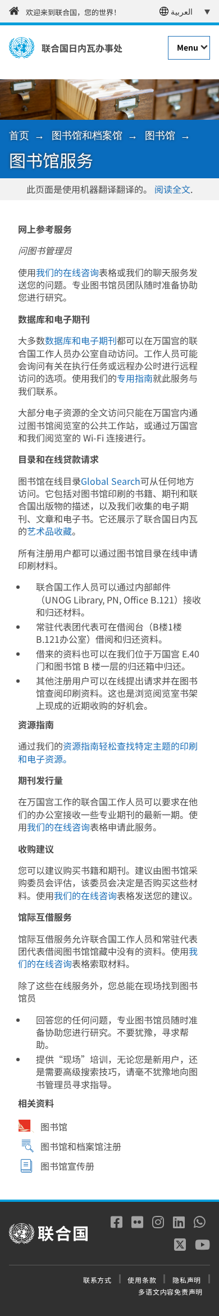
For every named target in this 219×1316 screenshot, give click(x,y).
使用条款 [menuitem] (141, 1280)
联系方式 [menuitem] (97, 1280)
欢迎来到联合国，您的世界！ (73, 12)
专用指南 (135, 378)
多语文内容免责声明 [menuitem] (170, 1291)
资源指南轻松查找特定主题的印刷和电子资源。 (108, 752)
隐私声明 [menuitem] (186, 1280)
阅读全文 (172, 189)
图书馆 (160, 135)
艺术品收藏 (49, 531)
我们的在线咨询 (67, 272)
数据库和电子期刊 (81, 340)
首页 (19, 135)
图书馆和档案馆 (87, 135)
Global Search (110, 481)
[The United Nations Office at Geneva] (21, 47)
